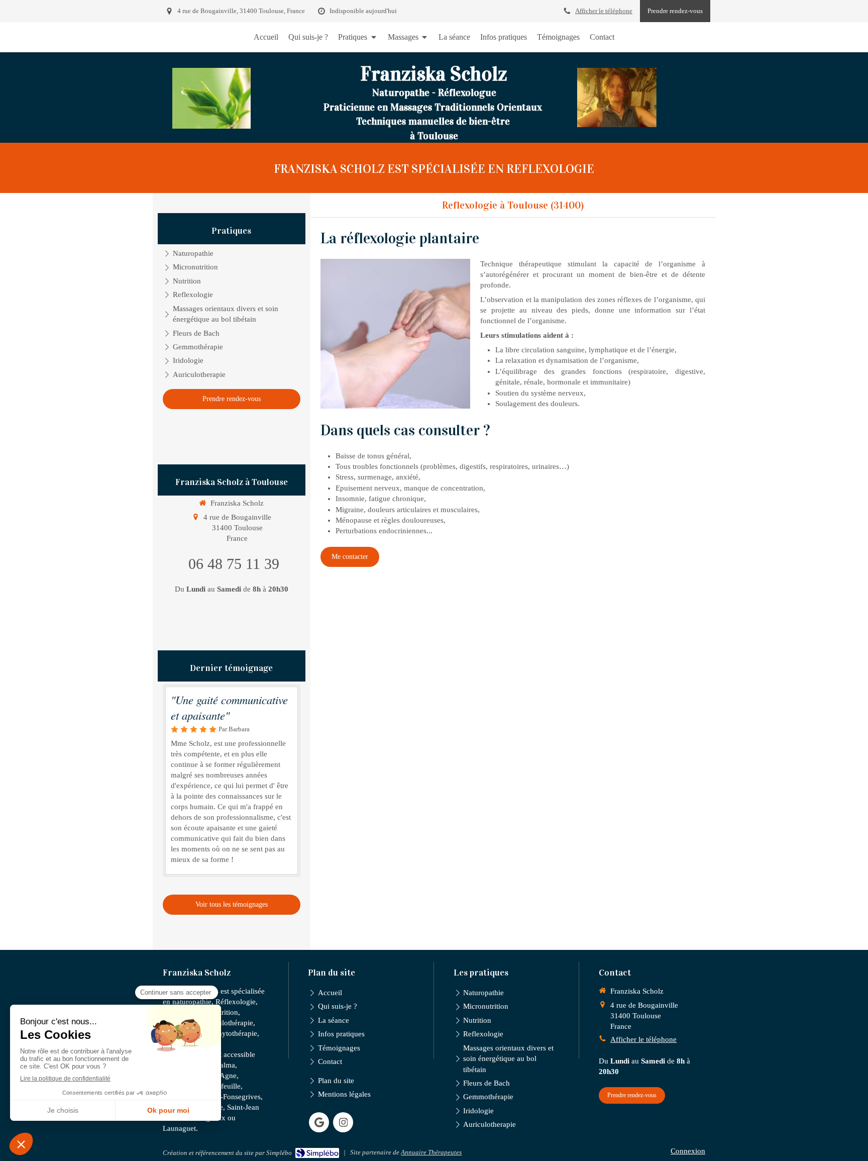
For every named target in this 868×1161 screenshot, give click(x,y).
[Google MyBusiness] (319, 1122)
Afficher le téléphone (603, 11)
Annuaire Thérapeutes (431, 1152)
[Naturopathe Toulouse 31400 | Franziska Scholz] (211, 98)
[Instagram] (343, 1122)
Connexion (688, 1151)
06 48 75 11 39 (233, 563)
